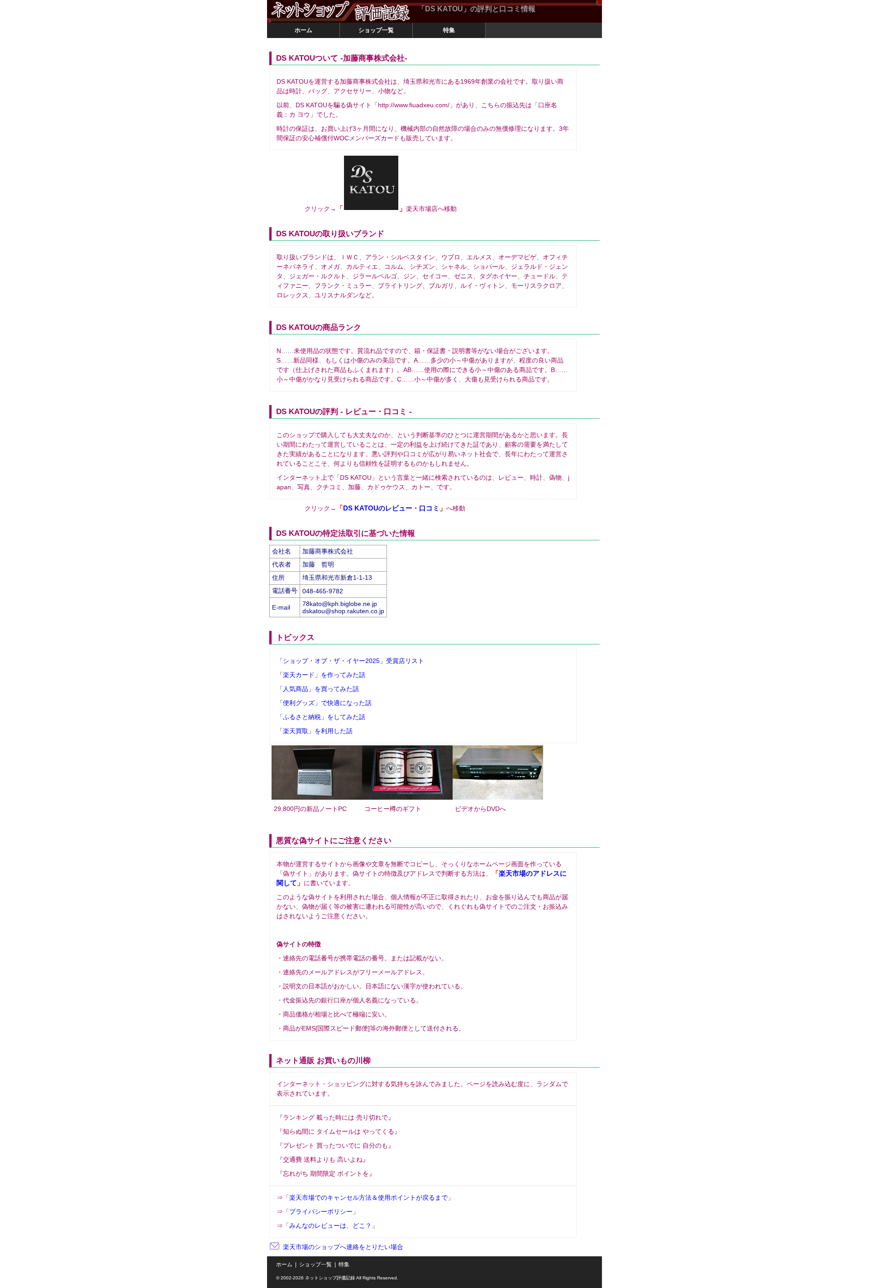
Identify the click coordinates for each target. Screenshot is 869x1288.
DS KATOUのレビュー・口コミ (391, 508)
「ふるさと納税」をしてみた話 (321, 716)
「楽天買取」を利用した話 (315, 731)
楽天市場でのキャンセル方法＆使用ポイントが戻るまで (368, 1197)
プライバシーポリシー (321, 1211)
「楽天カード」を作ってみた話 (321, 674)
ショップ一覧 (315, 1264)
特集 (344, 1264)
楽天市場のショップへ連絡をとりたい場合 (343, 1246)
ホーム (284, 1264)
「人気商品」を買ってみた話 (318, 688)
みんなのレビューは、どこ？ (330, 1225)
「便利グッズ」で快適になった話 (324, 702)
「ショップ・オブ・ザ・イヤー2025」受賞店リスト (350, 660)
